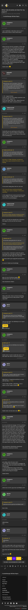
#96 (25, 459)
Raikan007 (5, 13)
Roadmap (4, 590)
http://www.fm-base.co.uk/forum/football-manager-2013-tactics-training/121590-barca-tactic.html (13, 191)
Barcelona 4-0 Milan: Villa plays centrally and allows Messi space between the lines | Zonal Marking (13, 161)
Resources (4, 581)
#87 (25, 209)
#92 (25, 339)
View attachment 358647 (8, 281)
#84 (25, 113)
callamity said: (6, 238)
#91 (25, 310)
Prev (10, 558)
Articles (4, 588)
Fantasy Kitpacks (6, 597)
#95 (25, 422)
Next (18, 558)
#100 (25, 535)
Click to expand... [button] (14, 92)
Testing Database (6, 599)
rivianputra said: (7, 81)
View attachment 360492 (8, 446)
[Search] (25, 5)
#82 (25, 43)
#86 (25, 174)
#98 (25, 499)
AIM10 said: (5, 343)
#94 (25, 396)
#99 (25, 519)
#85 (25, 147)
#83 (25, 78)
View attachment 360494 (12, 448)
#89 (25, 274)
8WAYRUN (25, 606)
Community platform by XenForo (15, 605)
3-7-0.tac (11, 380)
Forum (3, 579)
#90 (25, 293)
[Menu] (2, 5)
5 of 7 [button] (14, 558)
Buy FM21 (4, 583)
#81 (25, 28)
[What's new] (23, 5)
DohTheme (24, 608)
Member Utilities (13, 606)
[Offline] (2, 22)
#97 (25, 485)
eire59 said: (5, 538)
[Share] (23, 28)
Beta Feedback (5, 592)
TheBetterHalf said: (7, 150)
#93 (25, 369)
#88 (25, 235)
